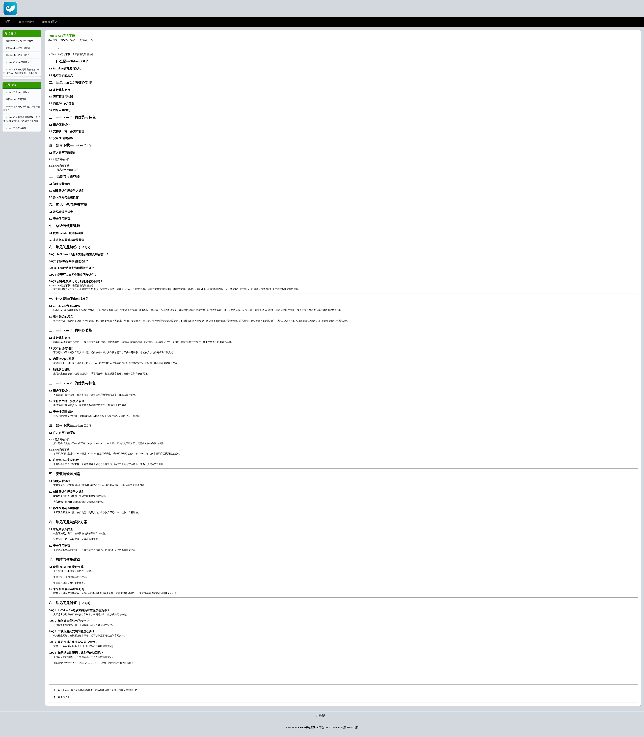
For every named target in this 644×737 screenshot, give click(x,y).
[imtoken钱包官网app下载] (10, 14)
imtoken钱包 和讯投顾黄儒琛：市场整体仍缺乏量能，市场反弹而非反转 (100, 690)
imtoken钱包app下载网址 (18, 62)
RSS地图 (342, 727)
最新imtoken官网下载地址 (18, 48)
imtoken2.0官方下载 (62, 35)
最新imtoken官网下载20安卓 (19, 40)
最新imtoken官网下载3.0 (17, 55)
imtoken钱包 (86, 416)
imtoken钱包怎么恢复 (16, 128)
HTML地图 (353, 727)
